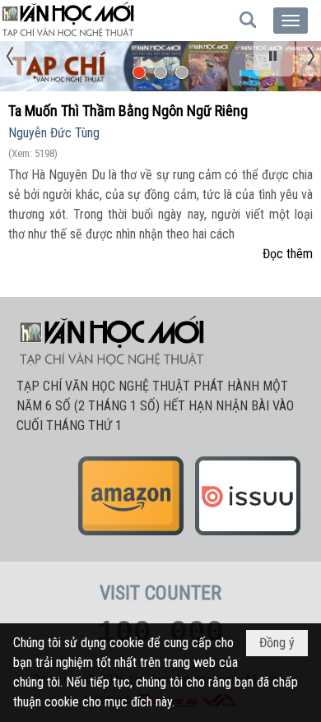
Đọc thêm (288, 253)
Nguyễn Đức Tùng (54, 133)
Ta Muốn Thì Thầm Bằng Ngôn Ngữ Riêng (128, 110)
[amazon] (131, 535)
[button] (290, 21)
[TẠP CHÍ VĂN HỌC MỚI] (68, 20)
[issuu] (248, 535)
